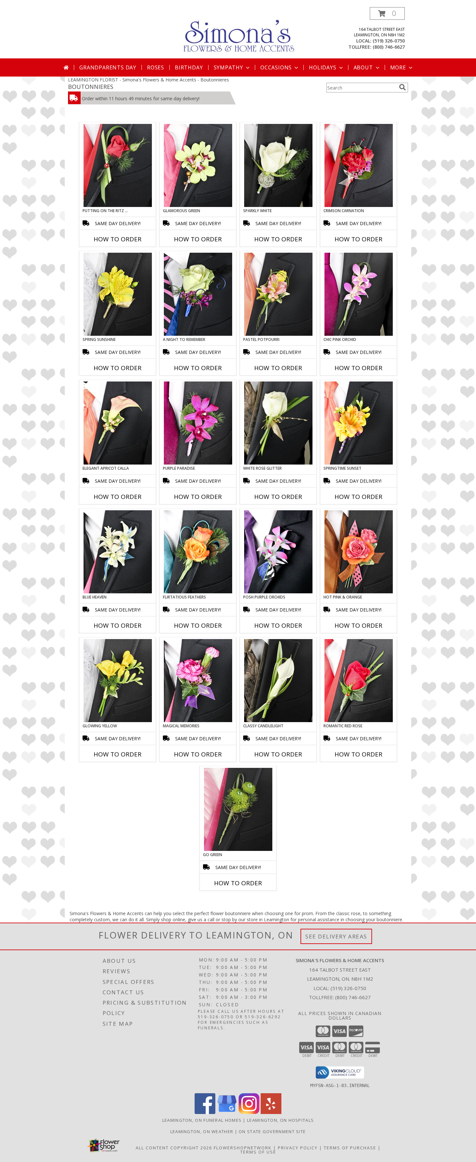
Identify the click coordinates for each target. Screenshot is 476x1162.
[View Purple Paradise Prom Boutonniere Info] (198, 423)
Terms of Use (258, 1152)
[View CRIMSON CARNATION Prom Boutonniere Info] (358, 165)
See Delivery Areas (336, 936)
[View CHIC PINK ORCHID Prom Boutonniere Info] (358, 294)
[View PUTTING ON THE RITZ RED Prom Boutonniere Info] (118, 165)
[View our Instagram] (249, 1112)
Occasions (276, 67)
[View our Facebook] (205, 1112)
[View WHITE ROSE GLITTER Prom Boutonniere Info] (278, 423)
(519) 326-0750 (389, 41)
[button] (387, 13)
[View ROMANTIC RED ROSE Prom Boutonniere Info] (358, 680)
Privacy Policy (298, 1148)
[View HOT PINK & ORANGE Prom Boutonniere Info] (358, 551)
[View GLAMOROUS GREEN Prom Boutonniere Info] (198, 165)
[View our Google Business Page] (227, 1112)
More (398, 67)
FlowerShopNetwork (243, 1148)
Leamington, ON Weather (201, 1131)
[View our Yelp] (271, 1112)
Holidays (322, 67)
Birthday (189, 67)
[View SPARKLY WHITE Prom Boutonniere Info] (278, 165)
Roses (155, 67)
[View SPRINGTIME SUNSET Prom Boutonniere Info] (358, 423)
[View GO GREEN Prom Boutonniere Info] (238, 809)
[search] (402, 87)
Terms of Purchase (350, 1148)
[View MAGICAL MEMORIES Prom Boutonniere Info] (198, 680)
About (363, 67)
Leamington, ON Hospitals (280, 1120)
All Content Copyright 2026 (174, 1148)
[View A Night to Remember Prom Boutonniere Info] (198, 294)
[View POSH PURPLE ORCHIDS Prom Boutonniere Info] (278, 551)
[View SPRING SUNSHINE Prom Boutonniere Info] (118, 294)
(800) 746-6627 (389, 47)
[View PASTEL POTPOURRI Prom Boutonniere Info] (278, 294)
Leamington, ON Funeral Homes (202, 1120)
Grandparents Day (107, 67)
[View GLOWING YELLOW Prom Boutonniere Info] (118, 680)
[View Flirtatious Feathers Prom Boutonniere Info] (198, 551)
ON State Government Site (272, 1131)
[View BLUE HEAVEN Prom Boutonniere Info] (118, 551)
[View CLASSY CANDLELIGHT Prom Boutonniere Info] (278, 680)
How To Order (118, 239)
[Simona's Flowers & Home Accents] (240, 32)
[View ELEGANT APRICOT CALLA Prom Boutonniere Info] (118, 423)
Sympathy (228, 67)
